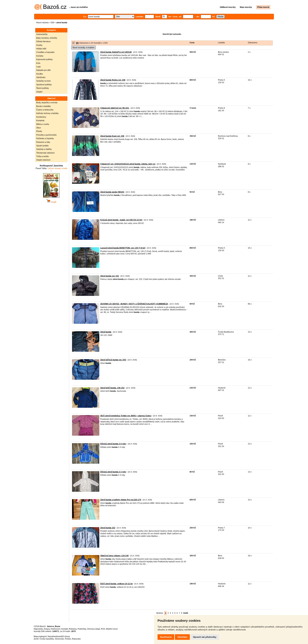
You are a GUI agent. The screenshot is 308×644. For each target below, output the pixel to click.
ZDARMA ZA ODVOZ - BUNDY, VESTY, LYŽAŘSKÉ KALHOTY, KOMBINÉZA (134, 304)
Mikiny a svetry (42, 124)
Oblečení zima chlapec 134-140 (114, 556)
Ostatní (39, 92)
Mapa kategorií (40, 636)
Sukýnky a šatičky (44, 149)
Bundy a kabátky (43, 106)
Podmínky (82, 629)
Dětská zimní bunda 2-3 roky (113, 472)
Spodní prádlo (42, 146)
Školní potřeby (42, 88)
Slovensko (59, 639)
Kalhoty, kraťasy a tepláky (47, 113)
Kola (38, 63)
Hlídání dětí (41, 49)
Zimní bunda (105, 332)
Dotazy (47, 629)
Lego (38, 67)
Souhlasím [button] (166, 637)
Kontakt (64, 629)
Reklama (73, 629)
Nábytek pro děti (43, 70)
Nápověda (38, 629)
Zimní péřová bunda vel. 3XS (113, 360)
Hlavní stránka (42, 22)
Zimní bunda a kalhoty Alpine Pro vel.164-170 (120, 500)
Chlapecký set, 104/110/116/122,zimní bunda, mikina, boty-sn (127, 164)
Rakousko (76, 639)
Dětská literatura (43, 41)
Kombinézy (41, 117)
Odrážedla (40, 77)
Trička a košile (42, 156)
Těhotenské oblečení (45, 153)
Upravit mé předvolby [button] (204, 637)
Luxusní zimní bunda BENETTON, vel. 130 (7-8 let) (122, 248)
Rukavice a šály (43, 142)
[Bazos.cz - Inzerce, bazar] (50, 9)
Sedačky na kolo (43, 81)
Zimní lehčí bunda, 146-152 (112, 388)
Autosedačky (41, 34)
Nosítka (39, 74)
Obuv (38, 128)
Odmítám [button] (182, 637)
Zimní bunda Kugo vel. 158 (112, 136)
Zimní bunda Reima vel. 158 (112, 80)
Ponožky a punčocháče (46, 135)
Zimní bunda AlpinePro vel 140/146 (116, 52)
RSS (103, 629)
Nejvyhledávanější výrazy (59, 636)
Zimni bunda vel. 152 (109, 276)
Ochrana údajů (93, 629)
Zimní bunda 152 (107, 528)
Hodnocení (55, 629)
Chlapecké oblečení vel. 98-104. (114, 108)
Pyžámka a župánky (45, 138)
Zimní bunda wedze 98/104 (112, 192)
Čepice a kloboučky (44, 110)
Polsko (68, 639)
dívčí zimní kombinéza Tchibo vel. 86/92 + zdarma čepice (125, 416)
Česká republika (47, 639)
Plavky (39, 131)
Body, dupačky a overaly (46, 102)
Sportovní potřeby (44, 85)
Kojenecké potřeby (44, 59)
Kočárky (39, 56)
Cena (192, 43)
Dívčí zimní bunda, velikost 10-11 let (116, 584)
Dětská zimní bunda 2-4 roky (113, 444)
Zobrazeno (252, 43)
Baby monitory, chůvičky (46, 38)
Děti (52, 22)
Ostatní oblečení (43, 160)
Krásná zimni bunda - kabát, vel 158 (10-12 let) (121, 220)
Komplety (40, 120)
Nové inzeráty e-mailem (83, 47)
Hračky (39, 45)
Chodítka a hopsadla (45, 52)
